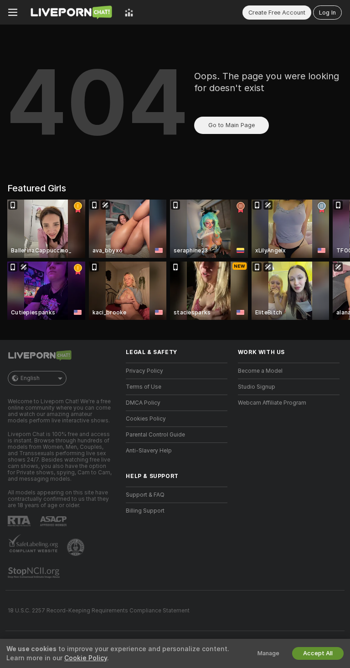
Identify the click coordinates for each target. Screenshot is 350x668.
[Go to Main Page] (71, 12)
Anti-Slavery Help (149, 450)
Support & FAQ (145, 495)
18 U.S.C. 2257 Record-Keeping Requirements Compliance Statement (99, 610)
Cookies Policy (146, 419)
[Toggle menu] (13, 12)
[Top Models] (129, 12)
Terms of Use (143, 387)
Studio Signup (256, 387)
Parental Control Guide (155, 435)
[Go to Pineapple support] (76, 547)
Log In (327, 12)
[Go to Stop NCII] (35, 572)
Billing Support (145, 511)
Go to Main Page (231, 125)
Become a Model (260, 371)
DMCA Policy (143, 403)
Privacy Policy (144, 371)
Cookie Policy (85, 658)
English (30, 378)
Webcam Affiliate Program (272, 403)
